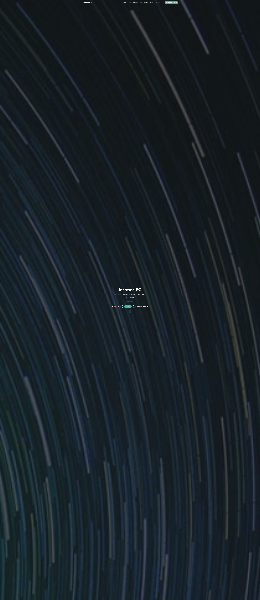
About (129, 2)
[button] (163, 2)
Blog (141, 2)
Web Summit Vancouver (171, 2)
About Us (128, 306)
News (151, 2)
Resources (157, 2)
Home (124, 2)
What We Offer (117, 306)
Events (146, 2)
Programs (135, 2)
